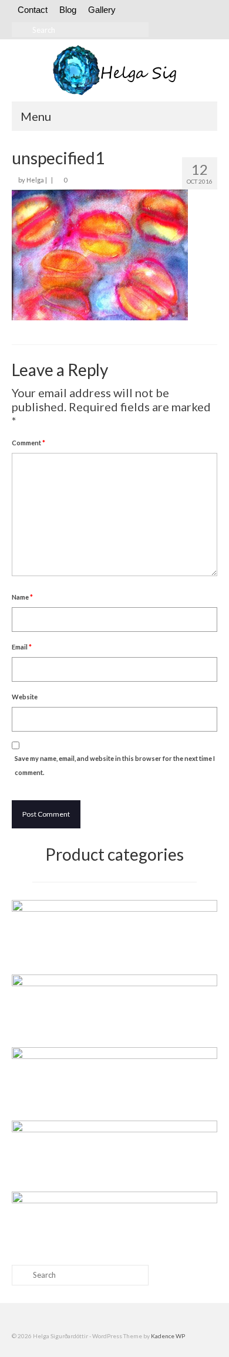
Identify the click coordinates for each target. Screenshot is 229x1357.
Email (22, 647)
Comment (28, 442)
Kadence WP (168, 1335)
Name (22, 597)
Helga (35, 180)
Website (25, 697)
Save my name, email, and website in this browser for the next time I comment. (115, 765)
